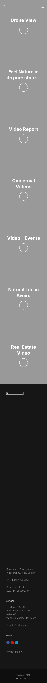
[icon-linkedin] (13, 642)
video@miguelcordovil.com (21, 618)
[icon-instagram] (17, 642)
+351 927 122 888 (16, 607)
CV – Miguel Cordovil (18, 580)
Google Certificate (16, 625)
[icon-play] (23, 30)
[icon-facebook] (8, 642)
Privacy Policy (14, 651)
